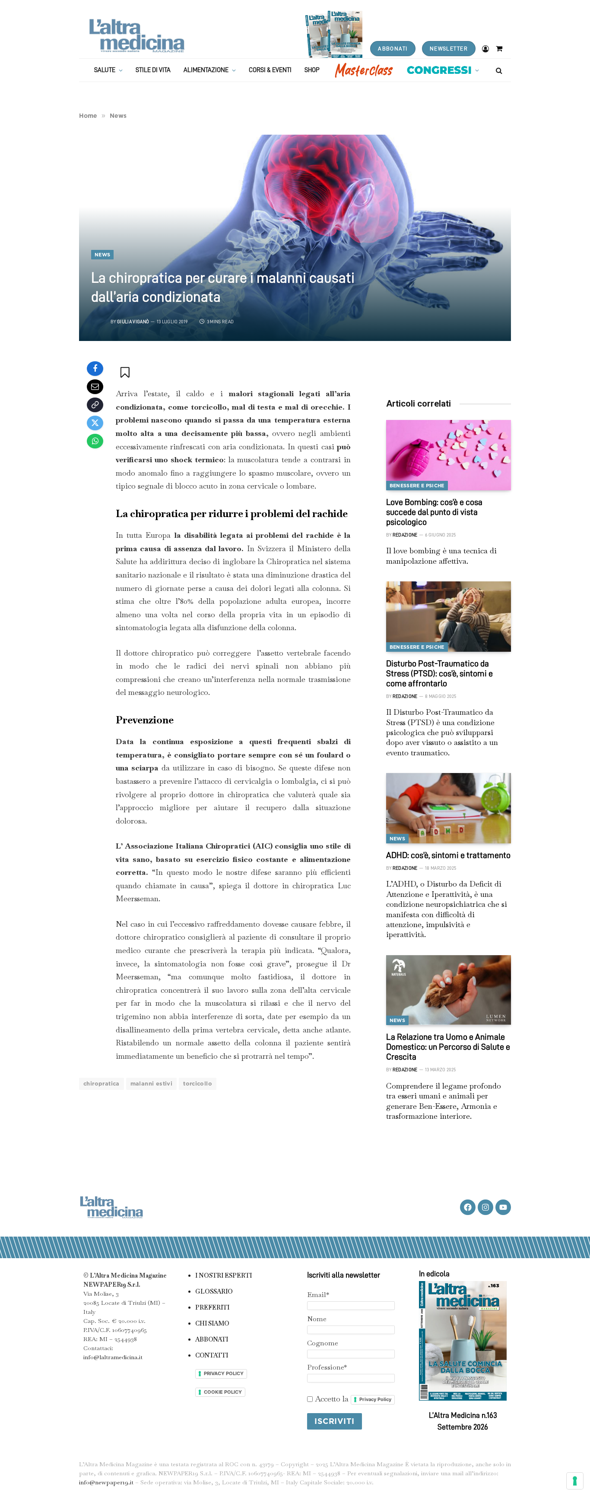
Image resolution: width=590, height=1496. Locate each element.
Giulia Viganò (133, 321)
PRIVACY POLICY (224, 1373)
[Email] (95, 386)
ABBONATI (392, 48)
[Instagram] (485, 1207)
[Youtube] (503, 1207)
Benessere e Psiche (417, 486)
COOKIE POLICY (223, 1392)
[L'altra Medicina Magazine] (137, 35)
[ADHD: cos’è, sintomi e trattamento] (448, 808)
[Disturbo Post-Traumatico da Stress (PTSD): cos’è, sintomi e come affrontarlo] (448, 616)
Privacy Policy (375, 1399)
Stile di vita (153, 70)
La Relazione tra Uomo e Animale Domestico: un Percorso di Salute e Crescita (448, 1046)
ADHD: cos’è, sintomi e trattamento (448, 855)
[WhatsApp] (95, 441)
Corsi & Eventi (270, 70)
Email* (318, 1294)
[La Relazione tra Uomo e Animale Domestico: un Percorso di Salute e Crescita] (448, 990)
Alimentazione (206, 70)
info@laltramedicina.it (113, 1357)
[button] (126, 372)
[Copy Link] (95, 405)
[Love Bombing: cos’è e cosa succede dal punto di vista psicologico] (448, 455)
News (102, 255)
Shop (312, 70)
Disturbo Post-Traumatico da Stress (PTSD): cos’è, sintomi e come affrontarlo (439, 673)
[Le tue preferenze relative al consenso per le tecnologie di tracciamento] (575, 1481)
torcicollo (197, 1083)
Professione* (327, 1367)
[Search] (498, 70)
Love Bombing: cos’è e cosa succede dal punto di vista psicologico (434, 512)
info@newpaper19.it (106, 1482)
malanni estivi (151, 1083)
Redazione (405, 535)
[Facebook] (95, 368)
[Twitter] (95, 423)
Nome (317, 1318)
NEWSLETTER (449, 48)
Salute (104, 70)
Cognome (322, 1343)
